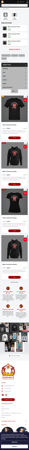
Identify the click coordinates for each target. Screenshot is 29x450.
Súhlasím (14, 446)
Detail (14, 137)
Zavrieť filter (7, 64)
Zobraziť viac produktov (14, 49)
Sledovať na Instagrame (15, 355)
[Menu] (27, 1)
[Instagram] (6, 395)
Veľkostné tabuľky (5, 408)
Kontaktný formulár (8, 399)
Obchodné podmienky (6, 415)
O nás (2, 406)
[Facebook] (2, 395)
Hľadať (26, 5)
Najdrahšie (21, 55)
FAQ (2, 411)
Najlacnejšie (15, 55)
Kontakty (3, 417)
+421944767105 (7, 388)
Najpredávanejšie (6, 55)
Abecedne (4, 58)
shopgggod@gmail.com (9, 385)
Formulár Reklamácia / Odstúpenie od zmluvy (11, 413)
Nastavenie (14, 442)
